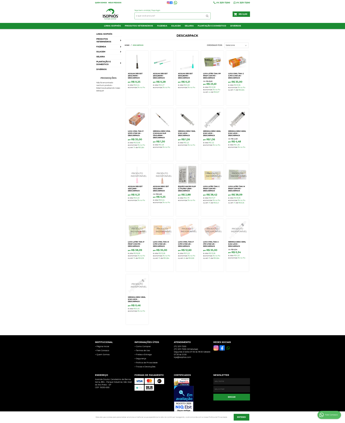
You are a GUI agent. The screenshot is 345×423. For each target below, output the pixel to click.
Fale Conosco (102, 351)
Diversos (235, 26)
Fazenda (162, 26)
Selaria (189, 26)
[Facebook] (171, 2)
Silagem (176, 26)
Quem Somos (101, 3)
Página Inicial (102, 346)
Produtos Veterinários (139, 26)
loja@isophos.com (182, 357)
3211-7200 (223, 3)
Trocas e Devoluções (145, 367)
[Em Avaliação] (192, 399)
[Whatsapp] (175, 2)
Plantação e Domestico (212, 26)
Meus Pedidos (114, 3)
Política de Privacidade (147, 363)
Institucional (104, 342)
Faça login (155, 10)
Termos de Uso (143, 351)
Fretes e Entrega (144, 355)
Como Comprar (143, 346)
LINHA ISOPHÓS (112, 26)
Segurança (141, 359)
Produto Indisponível (137, 175)
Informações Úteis (146, 342)
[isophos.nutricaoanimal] (168, 2)
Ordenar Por (214, 45)
